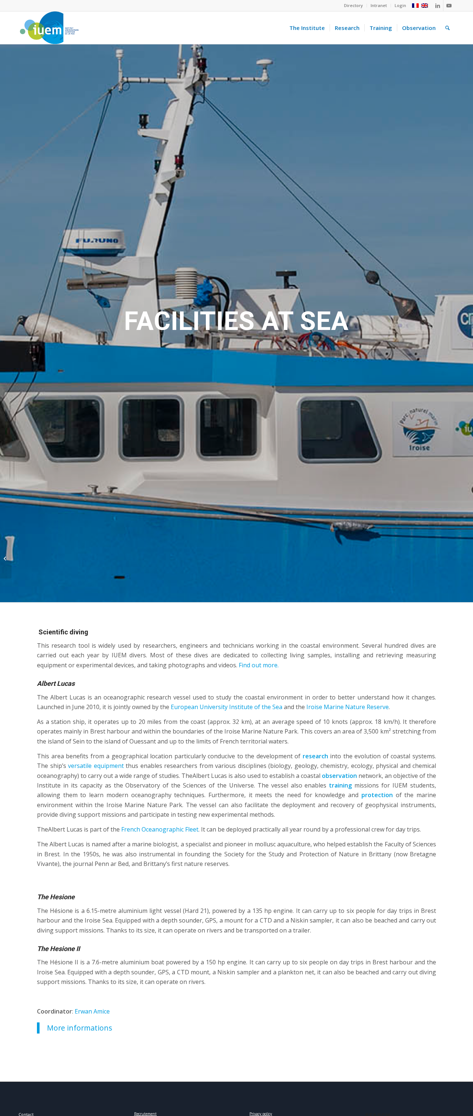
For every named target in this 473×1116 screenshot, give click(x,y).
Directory (353, 5)
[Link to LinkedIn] (437, 5)
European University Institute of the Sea (226, 707)
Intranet (379, 5)
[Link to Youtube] (449, 5)
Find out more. (259, 665)
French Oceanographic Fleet (159, 829)
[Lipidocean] (5, 558)
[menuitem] (353, 5)
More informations (79, 1028)
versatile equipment (96, 766)
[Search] (447, 27)
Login (400, 5)
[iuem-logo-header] (49, 27)
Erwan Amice (92, 1011)
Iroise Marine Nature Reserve (347, 707)
